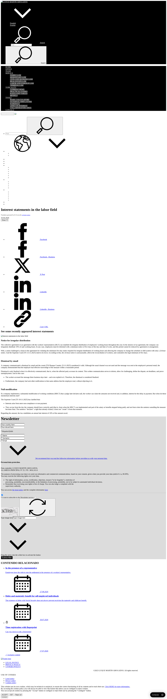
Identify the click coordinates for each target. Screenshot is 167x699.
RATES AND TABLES (18, 93)
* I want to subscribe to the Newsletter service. (17, 497)
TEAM (8, 71)
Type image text (6, 518)
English (12, 25)
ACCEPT (5, 695)
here (46, 490)
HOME (8, 67)
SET (11, 695)
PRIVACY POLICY (12, 665)
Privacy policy (10, 681)
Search (7, 45)
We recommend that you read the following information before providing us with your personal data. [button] (71, 458)
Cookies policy (10, 683)
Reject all (18, 695)
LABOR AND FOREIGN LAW (22, 83)
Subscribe (7, 557)
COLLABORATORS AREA (20, 108)
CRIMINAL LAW (17, 85)
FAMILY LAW (15, 75)
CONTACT (9, 110)
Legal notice (9, 679)
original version (26, 215)
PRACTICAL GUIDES (18, 91)
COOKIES (4, 697)
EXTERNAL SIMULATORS (21, 102)
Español (13, 23)
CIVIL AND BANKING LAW (21, 79)
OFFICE (8, 69)
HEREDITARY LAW (18, 77)
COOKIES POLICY (13, 667)
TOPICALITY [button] (10, 87)
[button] (22, 21)
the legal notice (17, 490)
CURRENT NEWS (17, 89)
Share (4, 220)
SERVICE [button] (9, 73)
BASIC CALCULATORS (19, 100)
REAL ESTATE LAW (18, 81)
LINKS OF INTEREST (18, 106)
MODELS (14, 95)
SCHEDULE (15, 104)
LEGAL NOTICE (12, 663)
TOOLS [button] (8, 98)
